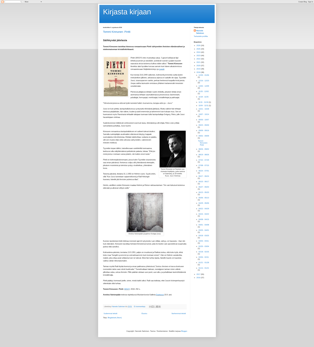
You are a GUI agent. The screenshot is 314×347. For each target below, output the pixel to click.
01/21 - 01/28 (204, 262)
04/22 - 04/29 (204, 209)
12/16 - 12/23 (204, 81)
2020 (198, 66)
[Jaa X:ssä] (155, 306)
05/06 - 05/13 (204, 198)
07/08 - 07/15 (204, 165)
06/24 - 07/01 (204, 171)
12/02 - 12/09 (204, 86)
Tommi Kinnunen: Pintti (116, 31)
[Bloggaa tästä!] (152, 306)
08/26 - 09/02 (204, 149)
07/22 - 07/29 (204, 160)
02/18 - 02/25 (204, 252)
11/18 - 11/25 (204, 97)
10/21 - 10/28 (204, 109)
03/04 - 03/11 (204, 241)
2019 (198, 69)
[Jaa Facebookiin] (157, 306)
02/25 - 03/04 (204, 246)
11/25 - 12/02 (204, 91)
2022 (198, 59)
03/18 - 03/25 (204, 236)
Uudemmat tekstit (110, 313)
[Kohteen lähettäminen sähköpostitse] (150, 306)
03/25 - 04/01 (204, 230)
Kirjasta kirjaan (127, 12)
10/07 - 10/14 (204, 114)
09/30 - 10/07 (204, 120)
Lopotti (161, 69)
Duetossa (160, 295)
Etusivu (144, 313)
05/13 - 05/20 (204, 192)
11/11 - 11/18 (204, 102)
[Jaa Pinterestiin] (159, 306)
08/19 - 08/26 (204, 155)
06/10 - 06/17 (204, 182)
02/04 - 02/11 (204, 257)
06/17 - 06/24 (204, 176)
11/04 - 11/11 (204, 105)
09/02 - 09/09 (204, 136)
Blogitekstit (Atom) (115, 318)
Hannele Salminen (200, 32)
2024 (198, 52)
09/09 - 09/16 (204, 130)
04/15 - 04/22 (204, 214)
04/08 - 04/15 (204, 219)
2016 (198, 278)
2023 (198, 55)
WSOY (127, 289)
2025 (198, 49)
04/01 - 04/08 (204, 225)
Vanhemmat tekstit (178, 313)
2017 (198, 274)
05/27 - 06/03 (204, 187)
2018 (198, 72)
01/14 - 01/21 (204, 268)
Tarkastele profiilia (201, 36)
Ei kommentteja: (140, 306)
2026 (198, 45)
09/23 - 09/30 (204, 125)
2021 (198, 62)
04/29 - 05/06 (204, 203)
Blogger (184, 331)
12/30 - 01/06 (204, 75)
